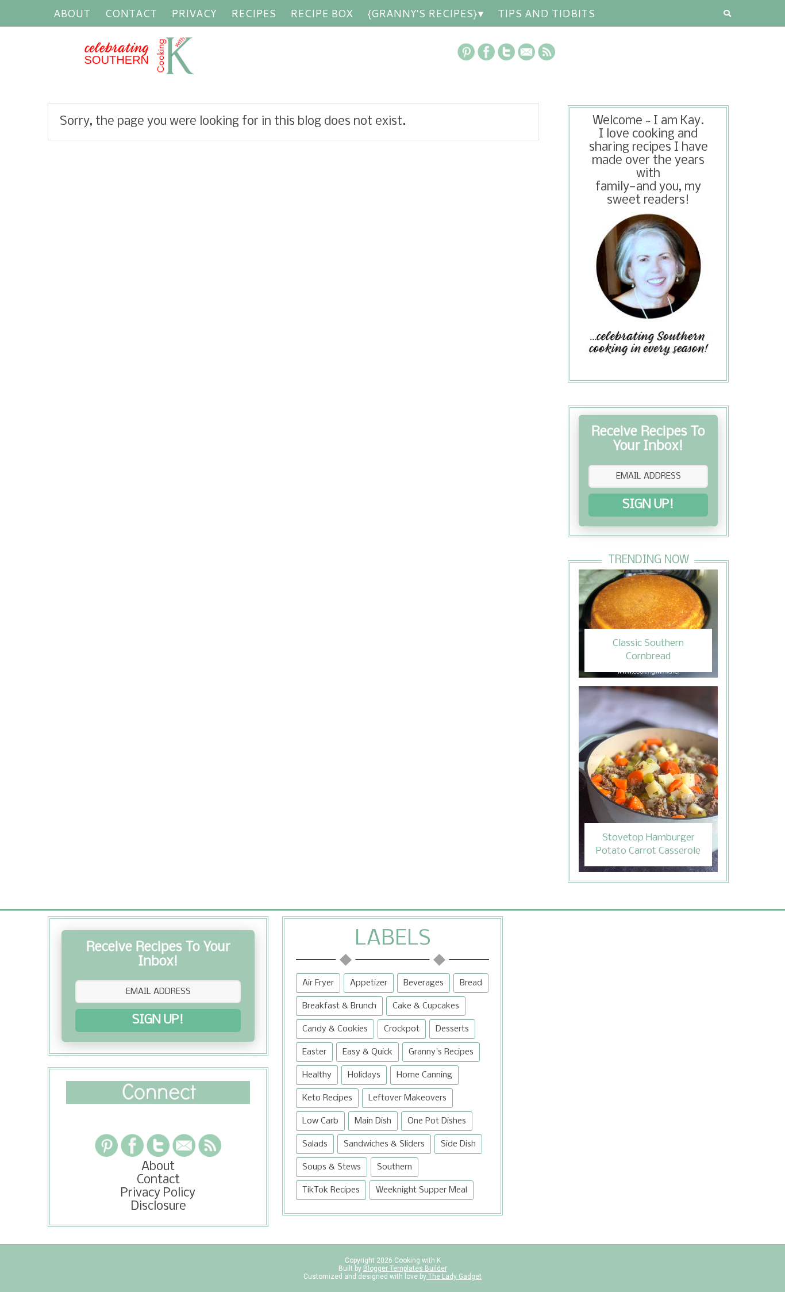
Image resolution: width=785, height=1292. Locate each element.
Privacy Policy (158, 1193)
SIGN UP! (648, 504)
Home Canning (424, 1075)
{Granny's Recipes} (422, 13)
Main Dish (373, 1121)
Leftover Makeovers (407, 1098)
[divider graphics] (158, 1100)
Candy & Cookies (335, 1029)
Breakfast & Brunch (339, 1006)
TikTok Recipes (331, 1190)
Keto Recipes (327, 1098)
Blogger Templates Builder (405, 1268)
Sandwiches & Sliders (384, 1144)
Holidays (364, 1075)
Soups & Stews (331, 1167)
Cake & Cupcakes (425, 1006)
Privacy (194, 13)
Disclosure (158, 1206)
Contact (131, 13)
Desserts (452, 1029)
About (71, 13)
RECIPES (253, 13)
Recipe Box (321, 13)
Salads (315, 1144)
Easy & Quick (367, 1052)
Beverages (423, 983)
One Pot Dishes (436, 1121)
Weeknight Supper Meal (421, 1190)
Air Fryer (318, 983)
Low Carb (320, 1121)
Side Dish (458, 1144)
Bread (471, 983)
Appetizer (368, 983)
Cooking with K (416, 1260)
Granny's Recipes (441, 1052)
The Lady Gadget (454, 1276)
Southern (394, 1167)
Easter (314, 1052)
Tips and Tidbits (546, 13)
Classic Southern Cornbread (648, 650)
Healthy (317, 1075)
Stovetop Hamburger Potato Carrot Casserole (648, 844)
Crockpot (402, 1029)
